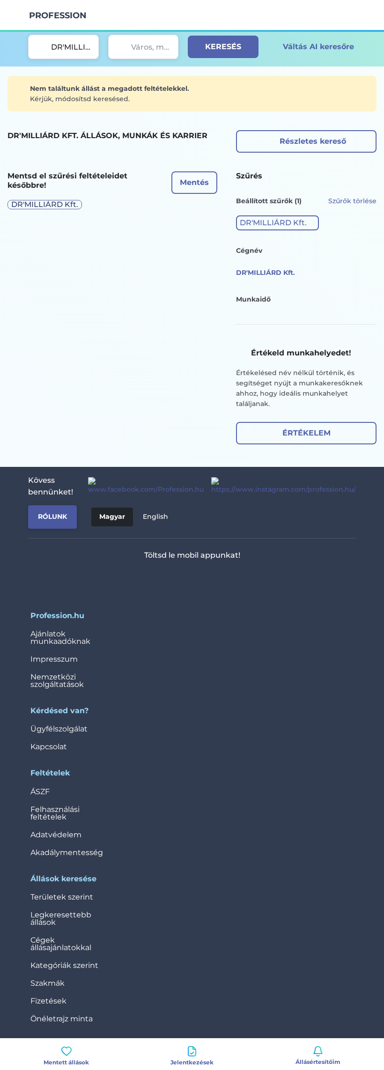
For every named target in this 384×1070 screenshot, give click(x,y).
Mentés (194, 182)
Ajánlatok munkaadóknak (60, 637)
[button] (277, 222)
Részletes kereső (313, 141)
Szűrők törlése (352, 201)
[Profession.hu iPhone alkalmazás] (153, 579)
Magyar (112, 516)
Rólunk (52, 516)
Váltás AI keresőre (318, 46)
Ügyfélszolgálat (59, 728)
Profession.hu (58, 15)
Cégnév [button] (249, 250)
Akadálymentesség (66, 852)
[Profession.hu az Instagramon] (280, 486)
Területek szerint (61, 897)
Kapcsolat (48, 746)
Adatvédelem (55, 834)
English (155, 516)
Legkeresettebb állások (60, 918)
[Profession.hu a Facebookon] (142, 486)
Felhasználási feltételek (55, 813)
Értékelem (306, 432)
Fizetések (48, 1000)
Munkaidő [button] (253, 299)
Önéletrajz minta (61, 1018)
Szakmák (47, 983)
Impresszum (54, 659)
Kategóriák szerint (64, 965)
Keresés (223, 46)
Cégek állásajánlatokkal (60, 944)
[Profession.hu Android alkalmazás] (219, 579)
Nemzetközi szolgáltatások (57, 680)
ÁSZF (40, 791)
